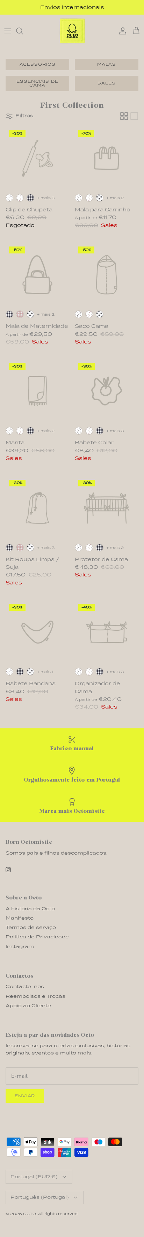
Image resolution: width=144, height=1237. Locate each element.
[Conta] (121, 31)
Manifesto (20, 918)
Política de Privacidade (37, 936)
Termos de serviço (31, 927)
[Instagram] (8, 869)
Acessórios (38, 64)
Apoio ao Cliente (28, 1005)
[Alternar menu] (7, 31)
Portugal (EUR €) (34, 1176)
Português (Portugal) (39, 1197)
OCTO (29, 1214)
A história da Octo (30, 908)
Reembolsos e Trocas (35, 996)
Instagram (20, 946)
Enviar (25, 1095)
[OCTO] (72, 31)
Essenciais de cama (37, 83)
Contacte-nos (25, 986)
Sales (106, 83)
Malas (106, 64)
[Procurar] (23, 31)
